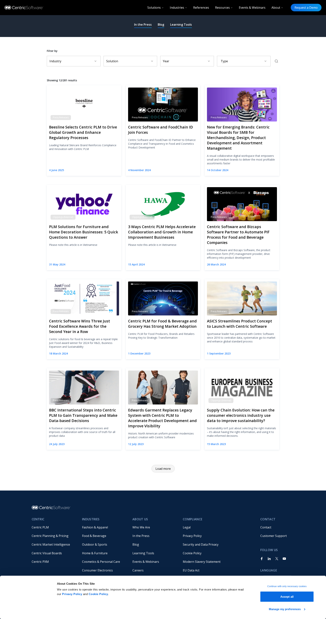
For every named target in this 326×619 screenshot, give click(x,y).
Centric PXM (40, 562)
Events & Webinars (252, 7)
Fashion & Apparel (95, 527)
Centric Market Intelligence (51, 544)
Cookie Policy (98, 594)
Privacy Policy (72, 594)
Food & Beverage (94, 536)
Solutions (154, 7)
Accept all (287, 596)
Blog (161, 24)
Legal (187, 527)
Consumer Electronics (97, 570)
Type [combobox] (224, 61)
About (275, 7)
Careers (138, 570)
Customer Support (273, 536)
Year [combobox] (166, 61)
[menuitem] (54, 527)
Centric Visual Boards (47, 553)
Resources (222, 7)
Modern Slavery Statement (202, 562)
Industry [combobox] (55, 61)
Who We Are (141, 527)
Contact (265, 527)
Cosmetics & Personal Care (101, 562)
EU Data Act (191, 570)
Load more (163, 469)
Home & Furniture (95, 553)
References (201, 7)
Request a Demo (306, 7)
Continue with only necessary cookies (287, 586)
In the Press (143, 24)
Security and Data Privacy (200, 544)
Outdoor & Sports (94, 544)
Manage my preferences (285, 609)
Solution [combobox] (112, 61)
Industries (177, 7)
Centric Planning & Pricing (50, 536)
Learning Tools (181, 24)
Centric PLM (40, 527)
